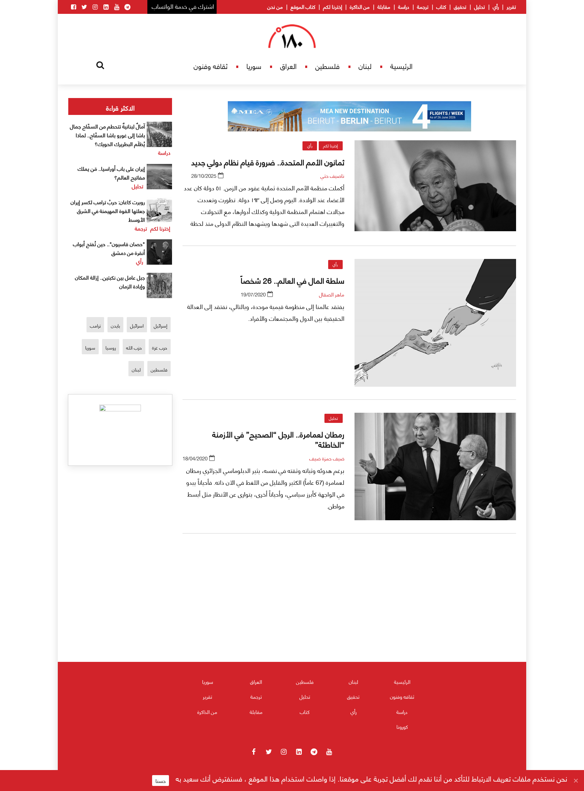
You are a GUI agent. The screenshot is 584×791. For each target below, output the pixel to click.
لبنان (365, 65)
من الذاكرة (360, 6)
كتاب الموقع (303, 6)
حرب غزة (159, 347)
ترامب (95, 325)
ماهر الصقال (331, 294)
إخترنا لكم (332, 6)
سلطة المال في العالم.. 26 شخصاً (292, 279)
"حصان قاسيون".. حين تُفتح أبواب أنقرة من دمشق (109, 248)
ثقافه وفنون (210, 65)
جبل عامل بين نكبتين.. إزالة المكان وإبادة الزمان (110, 281)
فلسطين (327, 65)
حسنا (160, 780)
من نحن (275, 6)
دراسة (403, 6)
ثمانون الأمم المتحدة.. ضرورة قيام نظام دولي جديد (267, 161)
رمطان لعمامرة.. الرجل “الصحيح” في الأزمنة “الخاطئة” (278, 438)
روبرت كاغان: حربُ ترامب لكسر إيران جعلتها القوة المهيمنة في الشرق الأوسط (108, 210)
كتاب (441, 6)
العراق (288, 65)
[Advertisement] (349, 618)
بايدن (115, 325)
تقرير (511, 6)
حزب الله (134, 347)
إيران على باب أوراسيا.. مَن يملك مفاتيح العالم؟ (111, 172)
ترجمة (423, 6)
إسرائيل (160, 325)
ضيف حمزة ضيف (326, 458)
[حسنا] (575, 780)
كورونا (402, 726)
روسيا (110, 347)
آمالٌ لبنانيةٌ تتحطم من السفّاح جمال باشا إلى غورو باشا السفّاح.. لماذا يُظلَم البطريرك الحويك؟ (107, 134)
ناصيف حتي (332, 175)
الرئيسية (401, 65)
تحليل (479, 6)
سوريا (253, 65)
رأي (496, 6)
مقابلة (384, 6)
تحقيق (460, 6)
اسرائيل (137, 325)
